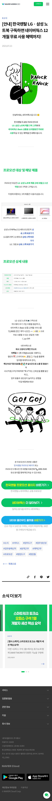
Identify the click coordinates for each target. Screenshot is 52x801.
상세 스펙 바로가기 (26, 244)
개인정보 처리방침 (9, 787)
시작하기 (38, 4)
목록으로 (12, 564)
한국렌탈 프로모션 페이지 (24, 465)
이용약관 (24, 787)
